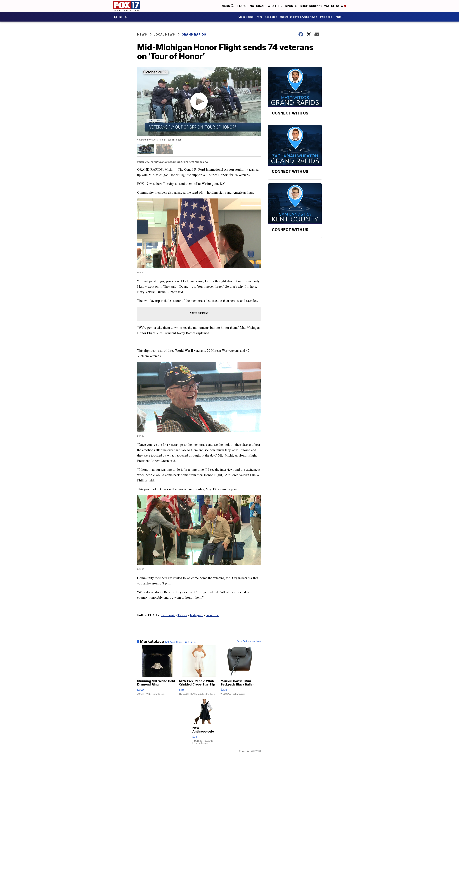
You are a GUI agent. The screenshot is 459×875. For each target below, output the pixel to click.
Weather (275, 6)
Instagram (196, 615)
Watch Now (334, 6)
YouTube (212, 615)
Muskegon (326, 16)
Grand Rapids (246, 16)
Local (242, 6)
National (257, 6)
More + (340, 16)
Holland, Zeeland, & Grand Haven (298, 16)
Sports (291, 6)
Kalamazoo (271, 16)
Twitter (182, 615)
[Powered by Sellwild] (255, 751)
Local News (164, 34)
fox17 (126, 17)
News (142, 34)
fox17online (116, 17)
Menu (226, 5)
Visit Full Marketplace (249, 641)
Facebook (168, 615)
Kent (259, 16)
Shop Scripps (311, 6)
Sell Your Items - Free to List (180, 642)
